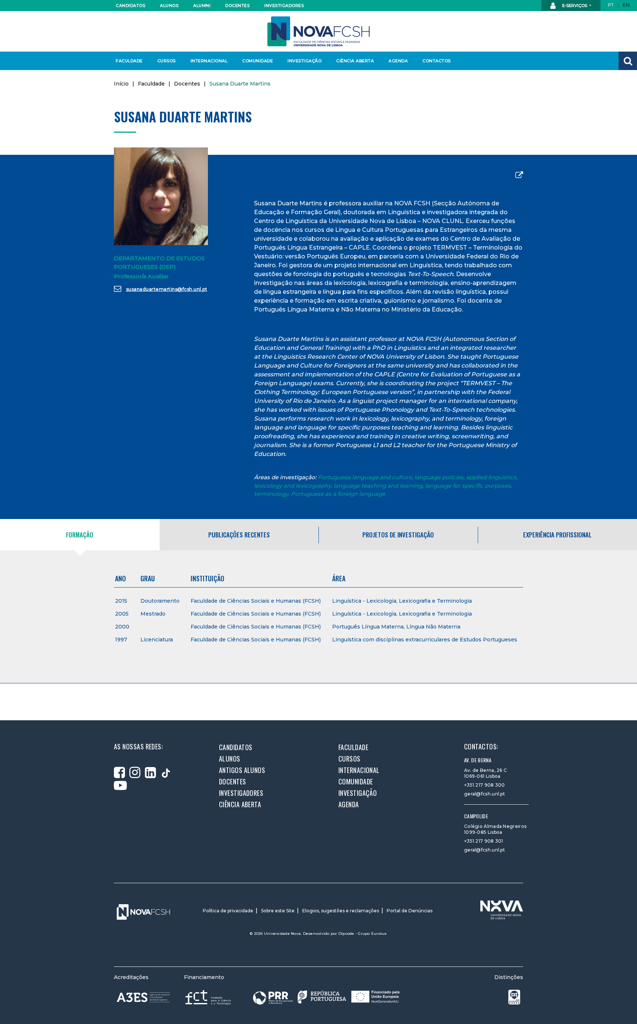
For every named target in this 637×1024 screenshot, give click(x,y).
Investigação (304, 60)
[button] (628, 61)
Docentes (237, 5)
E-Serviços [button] (574, 5)
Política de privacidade (228, 910)
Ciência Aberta (354, 60)
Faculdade (129, 60)
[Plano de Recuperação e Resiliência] (326, 996)
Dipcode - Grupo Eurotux (362, 933)
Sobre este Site (278, 910)
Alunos (169, 5)
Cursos (166, 60)
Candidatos (130, 5)
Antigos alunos (242, 770)
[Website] (519, 175)
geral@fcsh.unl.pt (484, 794)
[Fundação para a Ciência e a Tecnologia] (209, 996)
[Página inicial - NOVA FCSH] (318, 30)
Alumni (201, 5)
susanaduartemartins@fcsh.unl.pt (167, 289)
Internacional (209, 60)
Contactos (436, 60)
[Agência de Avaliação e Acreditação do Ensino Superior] (143, 997)
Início (121, 83)
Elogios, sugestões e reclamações (340, 910)
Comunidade (257, 60)
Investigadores (283, 5)
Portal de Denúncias (409, 910)
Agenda (398, 60)
